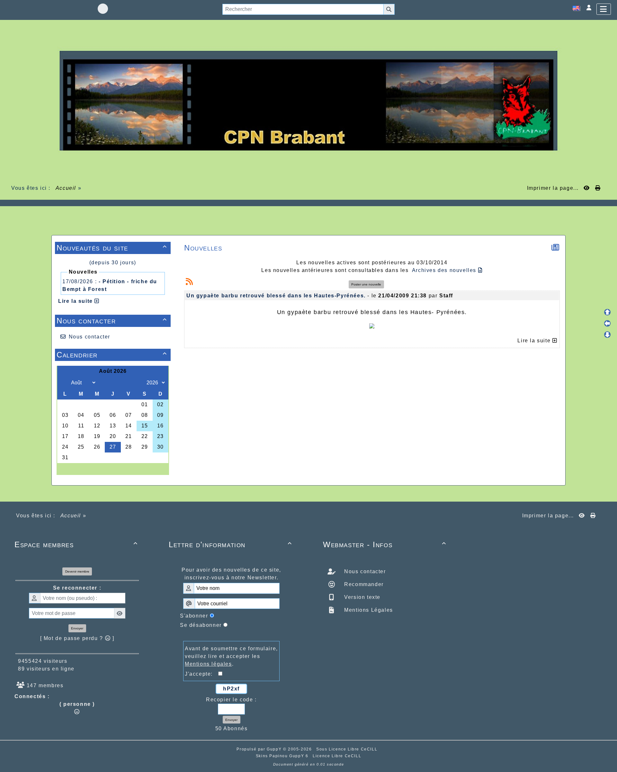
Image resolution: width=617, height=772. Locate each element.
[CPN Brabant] (308, 100)
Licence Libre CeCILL (337, 756)
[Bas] (607, 334)
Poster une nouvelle (366, 284)
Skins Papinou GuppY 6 (283, 756)
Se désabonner (201, 625)
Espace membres (76, 544)
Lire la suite (76, 301)
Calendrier (112, 354)
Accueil (66, 188)
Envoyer (77, 628)
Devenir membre (77, 571)
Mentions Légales (368, 610)
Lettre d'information (230, 544)
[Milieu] (607, 323)
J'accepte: (201, 674)
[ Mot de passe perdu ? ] (77, 638)
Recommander (363, 584)
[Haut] (607, 312)
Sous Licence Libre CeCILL (347, 749)
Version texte (361, 597)
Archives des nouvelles (445, 270)
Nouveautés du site (112, 247)
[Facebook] (103, 9)
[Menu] (603, 9)
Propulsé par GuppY (260, 749)
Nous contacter (112, 320)
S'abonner (194, 615)
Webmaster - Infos (384, 544)
